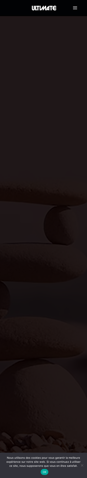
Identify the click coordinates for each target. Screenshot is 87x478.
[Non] (82, 465)
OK (45, 472)
